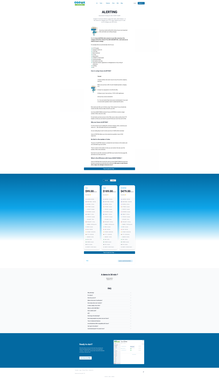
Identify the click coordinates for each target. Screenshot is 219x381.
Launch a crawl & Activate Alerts (125, 260)
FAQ (118, 3)
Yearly (113, 180)
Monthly (106, 180)
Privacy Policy (85, 370)
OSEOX (112, 376)
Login (135, 3)
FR (84, 373)
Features (108, 3)
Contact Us (91, 370)
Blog (122, 3)
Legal (80, 370)
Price (113, 3)
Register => (141, 3)
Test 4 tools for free (109, 168)
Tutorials (76, 370)
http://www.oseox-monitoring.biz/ (115, 100)
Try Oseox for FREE (86, 358)
